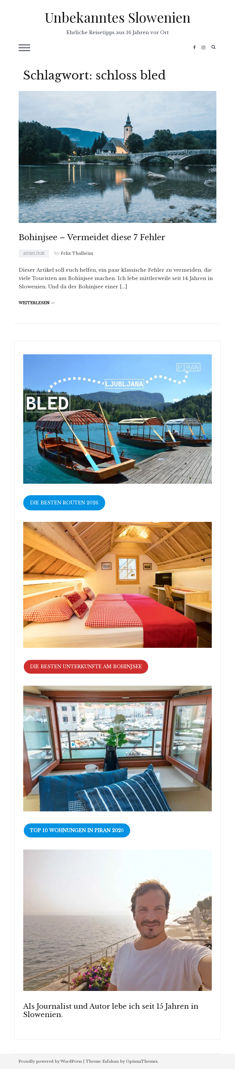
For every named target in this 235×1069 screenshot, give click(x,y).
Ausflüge (34, 253)
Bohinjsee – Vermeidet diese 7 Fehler (92, 237)
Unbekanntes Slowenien (118, 17)
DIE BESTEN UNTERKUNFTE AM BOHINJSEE (86, 666)
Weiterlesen (34, 302)
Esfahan (111, 1061)
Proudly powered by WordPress (50, 1061)
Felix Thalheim (77, 253)
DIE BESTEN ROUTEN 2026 (64, 503)
